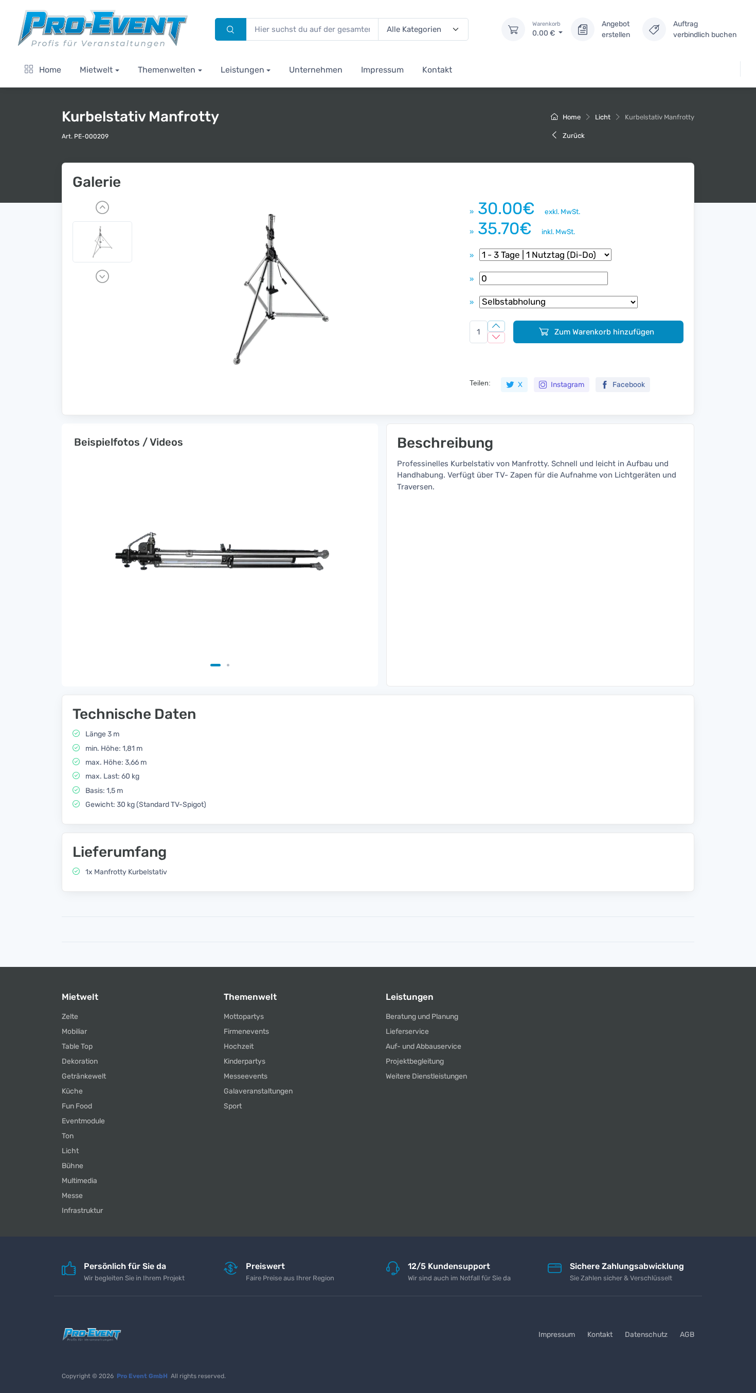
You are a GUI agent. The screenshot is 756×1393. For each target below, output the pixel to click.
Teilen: (480, 383)
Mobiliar (74, 1031)
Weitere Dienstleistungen (426, 1076)
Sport (233, 1106)
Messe (72, 1195)
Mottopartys (244, 1016)
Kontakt (437, 70)
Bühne (72, 1165)
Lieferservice (407, 1031)
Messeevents (245, 1076)
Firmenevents (246, 1031)
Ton (68, 1136)
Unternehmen (316, 70)
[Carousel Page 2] (228, 665)
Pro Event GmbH (142, 1376)
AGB (687, 1334)
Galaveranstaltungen (258, 1091)
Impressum (382, 70)
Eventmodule (83, 1121)
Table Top (77, 1046)
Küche (72, 1091)
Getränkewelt (84, 1076)
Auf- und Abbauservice (423, 1046)
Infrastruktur (82, 1210)
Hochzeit (239, 1046)
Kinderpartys (244, 1061)
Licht (602, 117)
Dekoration (80, 1061)
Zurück (573, 135)
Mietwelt (96, 70)
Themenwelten (166, 70)
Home (49, 70)
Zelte (70, 1016)
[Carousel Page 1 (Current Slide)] (215, 665)
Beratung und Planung (422, 1016)
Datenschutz (646, 1334)
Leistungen (242, 70)
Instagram (566, 384)
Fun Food (77, 1106)
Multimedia (79, 1180)
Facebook (628, 384)
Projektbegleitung (415, 1061)
